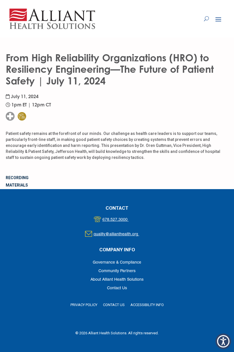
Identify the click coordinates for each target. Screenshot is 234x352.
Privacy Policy (83, 305)
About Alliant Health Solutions (117, 280)
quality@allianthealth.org (121, 234)
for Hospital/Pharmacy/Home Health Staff (26, 98)
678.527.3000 (121, 220)
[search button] (206, 18)
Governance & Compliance (117, 262)
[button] (218, 19)
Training (25, 104)
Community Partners (117, 271)
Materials (17, 185)
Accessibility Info (147, 305)
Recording (17, 177)
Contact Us (117, 288)
